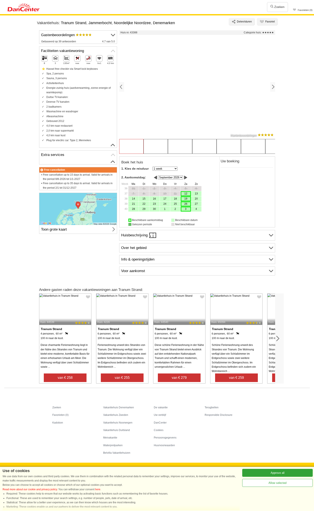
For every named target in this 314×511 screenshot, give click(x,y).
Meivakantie (110, 437)
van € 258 (65, 377)
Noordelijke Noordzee (132, 23)
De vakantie (161, 407)
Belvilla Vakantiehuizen (116, 452)
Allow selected (277, 482)
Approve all (278, 472)
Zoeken (279, 7)
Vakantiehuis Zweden (115, 414)
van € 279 (179, 377)
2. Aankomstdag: (133, 177)
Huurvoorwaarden (164, 445)
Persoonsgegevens (165, 437)
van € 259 (236, 377)
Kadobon (57, 422)
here (97, 489)
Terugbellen (212, 407)
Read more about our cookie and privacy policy (30, 489)
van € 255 (122, 377)
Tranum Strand (73, 23)
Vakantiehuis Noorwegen (117, 422)
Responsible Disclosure (218, 414)
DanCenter (160, 422)
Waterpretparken (113, 445)
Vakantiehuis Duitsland (116, 430)
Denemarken (164, 23)
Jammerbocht (100, 23)
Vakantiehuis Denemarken (118, 407)
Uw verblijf (160, 414)
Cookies (158, 430)
